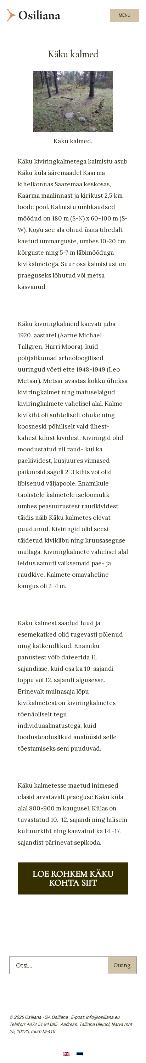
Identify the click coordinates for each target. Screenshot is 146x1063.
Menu (124, 15)
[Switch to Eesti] (79, 1055)
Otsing (121, 965)
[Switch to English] (66, 1055)
